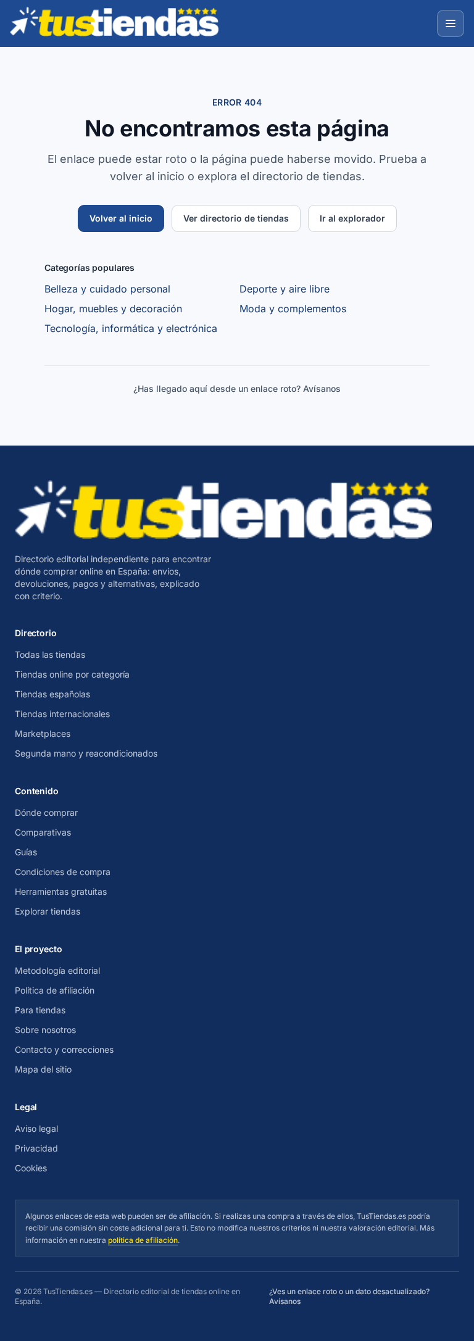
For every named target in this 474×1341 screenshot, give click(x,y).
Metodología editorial (57, 970)
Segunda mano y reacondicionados (86, 753)
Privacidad (36, 1148)
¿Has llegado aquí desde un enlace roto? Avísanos (237, 388)
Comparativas (43, 832)
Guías (26, 852)
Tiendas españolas (52, 694)
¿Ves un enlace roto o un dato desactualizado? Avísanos (349, 1296)
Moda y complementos (292, 308)
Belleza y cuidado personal (107, 289)
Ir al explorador (352, 218)
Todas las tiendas (50, 654)
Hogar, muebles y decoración (113, 308)
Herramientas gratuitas (61, 891)
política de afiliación (143, 1240)
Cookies (31, 1168)
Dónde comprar (46, 812)
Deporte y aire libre (284, 289)
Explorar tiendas (47, 911)
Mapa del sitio (43, 1069)
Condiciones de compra (62, 871)
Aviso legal (36, 1128)
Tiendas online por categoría (72, 674)
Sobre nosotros (45, 1029)
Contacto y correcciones (64, 1049)
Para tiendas (40, 1010)
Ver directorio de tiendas (236, 218)
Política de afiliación (54, 990)
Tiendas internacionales (62, 713)
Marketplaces (42, 733)
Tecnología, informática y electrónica (130, 328)
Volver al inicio (120, 218)
